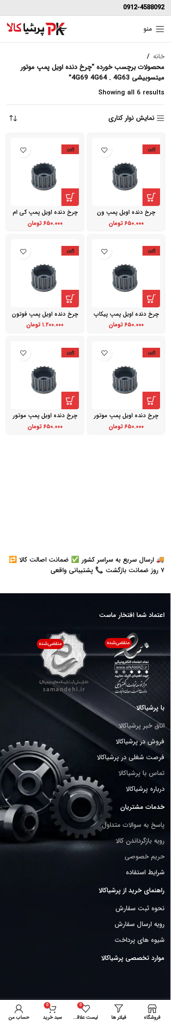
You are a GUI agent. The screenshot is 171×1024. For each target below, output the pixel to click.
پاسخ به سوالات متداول (133, 825)
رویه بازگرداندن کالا (140, 841)
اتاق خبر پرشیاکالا (141, 726)
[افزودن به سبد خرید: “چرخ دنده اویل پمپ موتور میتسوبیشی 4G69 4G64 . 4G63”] (70, 400)
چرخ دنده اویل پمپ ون (126, 212)
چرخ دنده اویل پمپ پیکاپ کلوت (126, 318)
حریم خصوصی (144, 856)
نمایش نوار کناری (131, 118)
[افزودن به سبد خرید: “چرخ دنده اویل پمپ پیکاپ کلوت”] (151, 298)
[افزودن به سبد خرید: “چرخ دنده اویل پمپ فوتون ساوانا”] (70, 298)
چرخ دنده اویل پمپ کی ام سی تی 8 (45, 216)
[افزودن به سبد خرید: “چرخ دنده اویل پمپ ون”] (151, 197)
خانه (158, 56)
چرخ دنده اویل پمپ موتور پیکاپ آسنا (126, 419)
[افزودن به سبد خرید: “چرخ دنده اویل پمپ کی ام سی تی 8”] (70, 197)
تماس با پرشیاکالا (141, 773)
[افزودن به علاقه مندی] (104, 150)
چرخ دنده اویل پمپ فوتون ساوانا (45, 318)
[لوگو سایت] (37, 28)
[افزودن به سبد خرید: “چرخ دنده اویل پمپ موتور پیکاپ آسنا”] (151, 400)
